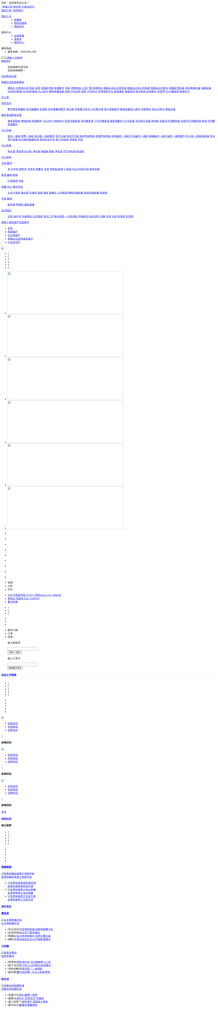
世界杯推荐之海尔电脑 (20, 893)
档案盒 (39, 169)
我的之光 (6, 16)
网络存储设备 (75, 192)
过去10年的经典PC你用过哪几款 (32, 936)
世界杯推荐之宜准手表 (20, 899)
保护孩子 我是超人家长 (35, 1001)
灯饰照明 (13, 181)
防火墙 (189, 136)
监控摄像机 (32, 109)
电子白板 (61, 136)
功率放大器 (22, 88)
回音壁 (161, 91)
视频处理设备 (176, 88)
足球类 (129, 216)
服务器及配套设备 (11, 115)
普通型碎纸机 (103, 136)
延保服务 (119, 91)
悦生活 (5, 979)
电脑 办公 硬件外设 (12, 187)
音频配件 (59, 88)
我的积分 (19, 26)
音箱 (31, 88)
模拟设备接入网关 (130, 109)
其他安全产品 (47, 139)
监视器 (43, 109)
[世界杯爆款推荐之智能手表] (17, 873)
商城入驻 (7, 6)
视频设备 (206, 88)
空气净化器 (69, 151)
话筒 (37, 88)
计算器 (67, 169)
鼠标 (40, 192)
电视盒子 (185, 91)
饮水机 (28, 151)
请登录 (17, 6)
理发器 (20, 151)
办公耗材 (6, 157)
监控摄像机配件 (57, 109)
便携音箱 (76, 88)
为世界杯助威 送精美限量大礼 (36, 929)
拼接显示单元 (82, 109)
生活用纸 (38, 216)
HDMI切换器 (30, 91)
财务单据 (94, 169)
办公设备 (6, 130)
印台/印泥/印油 (80, 169)
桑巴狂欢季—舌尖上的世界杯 (33, 972)
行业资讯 (13, 242)
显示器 (70, 109)
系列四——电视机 (32, 968)
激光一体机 (14, 136)
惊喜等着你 (7, 956)
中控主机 (76, 91)
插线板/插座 (47, 151)
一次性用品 (71, 216)
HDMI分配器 (15, 91)
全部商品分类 (9, 76)
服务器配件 (116, 121)
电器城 (11, 231)
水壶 (114, 216)
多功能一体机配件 (44, 136)
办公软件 (43, 91)
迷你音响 (141, 91)
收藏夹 (18, 19)
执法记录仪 (158, 109)
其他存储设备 (91, 192)
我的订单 (6, 10)
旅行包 (17, 216)
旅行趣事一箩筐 (28, 995)
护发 (108, 216)
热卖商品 (13, 726)
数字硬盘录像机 (17, 109)
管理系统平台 (105, 91)
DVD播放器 (172, 91)
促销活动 (13, 723)
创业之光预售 (9, 674)
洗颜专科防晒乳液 (11, 989)
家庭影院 (130, 91)
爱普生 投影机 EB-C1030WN (24, 598)
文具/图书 (6, 163)
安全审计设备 (143, 121)
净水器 (36, 151)
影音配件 (152, 91)
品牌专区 (13, 730)
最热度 (5, 913)
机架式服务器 (72, 121)
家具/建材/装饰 (9, 175)
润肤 (102, 216)
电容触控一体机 (121, 136)
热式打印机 (72, 136)
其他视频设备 (192, 88)
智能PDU (59, 121)
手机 (80, 139)
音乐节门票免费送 (29, 932)
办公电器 (6, 145)
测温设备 (170, 109)
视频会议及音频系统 (12, 82)
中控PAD (92, 91)
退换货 (18, 39)
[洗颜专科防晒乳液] (12, 985)
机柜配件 (37, 121)
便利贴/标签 (56, 169)
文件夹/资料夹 (19, 169)
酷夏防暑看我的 (28, 1005)
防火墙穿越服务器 (29, 139)
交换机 (33, 192)
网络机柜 (26, 121)
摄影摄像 (29, 204)
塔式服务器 (87, 121)
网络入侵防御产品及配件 (15, 222)
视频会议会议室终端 (114, 88)
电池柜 (155, 121)
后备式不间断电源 (170, 121)
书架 (21, 181)
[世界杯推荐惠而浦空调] (22, 883)
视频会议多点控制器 (138, 88)
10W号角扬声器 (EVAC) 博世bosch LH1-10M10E (34, 595)
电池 (204, 121)
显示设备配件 (111, 109)
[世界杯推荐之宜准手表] (22, 896)
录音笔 (73, 139)
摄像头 (53, 192)
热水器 (11, 151)
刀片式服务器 (101, 121)
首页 (10, 228)
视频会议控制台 (160, 88)
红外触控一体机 (139, 136)
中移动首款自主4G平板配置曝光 (32, 939)
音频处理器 (47, 88)
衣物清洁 (84, 216)
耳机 (67, 88)
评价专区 (6, 906)
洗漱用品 (27, 216)
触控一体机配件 (176, 136)
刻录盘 (104, 192)
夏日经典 (13, 601)
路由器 (25, 192)
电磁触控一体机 (158, 136)
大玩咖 (5, 946)
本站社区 (6, 818)
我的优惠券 (20, 23)
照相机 (20, 204)
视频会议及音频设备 (19, 238)
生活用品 (6, 210)
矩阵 (83, 91)
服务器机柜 (14, 121)
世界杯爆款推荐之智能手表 (16, 877)
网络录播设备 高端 (59, 91)
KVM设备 (129, 121)
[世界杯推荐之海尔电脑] (22, 889)
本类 (46, 169)
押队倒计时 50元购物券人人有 (34, 962)
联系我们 (18, 10)
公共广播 (87, 88)
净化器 (59, 151)
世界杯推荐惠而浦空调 (20, 886)
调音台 (11, 88)
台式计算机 (14, 192)
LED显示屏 (97, 109)
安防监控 (6, 103)
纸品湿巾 (94, 216)
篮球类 (121, 216)
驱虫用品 (59, 216)
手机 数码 (6, 198)
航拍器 (11, 204)
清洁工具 (48, 216)
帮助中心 (19, 42)
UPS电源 (62, 192)
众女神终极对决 (10, 923)
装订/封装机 (62, 139)
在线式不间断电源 (191, 121)
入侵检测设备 (201, 136)
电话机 (80, 151)
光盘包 (31, 169)
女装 (10, 216)
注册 (28, 6)
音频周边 (98, 88)
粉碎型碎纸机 (87, 136)
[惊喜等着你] (9, 952)
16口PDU (48, 121)
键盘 (46, 192)
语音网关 (146, 109)
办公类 (5, 97)
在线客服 (19, 35)
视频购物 (6, 867)
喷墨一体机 (27, 136)
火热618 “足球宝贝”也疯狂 (29, 998)
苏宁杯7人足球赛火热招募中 (35, 965)
